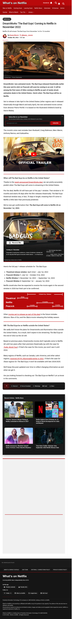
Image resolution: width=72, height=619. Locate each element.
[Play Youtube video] (34, 154)
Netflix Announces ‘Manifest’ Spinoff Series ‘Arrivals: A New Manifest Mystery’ (18, 446)
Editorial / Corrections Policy (40, 569)
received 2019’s (16, 359)
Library (30, 12)
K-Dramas (55, 8)
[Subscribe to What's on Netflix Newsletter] (59, 4)
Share (52, 386)
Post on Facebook (26, 386)
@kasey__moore (27, 35)
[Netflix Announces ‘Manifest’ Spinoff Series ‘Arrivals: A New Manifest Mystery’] (18, 436)
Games (5, 12)
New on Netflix (7, 8)
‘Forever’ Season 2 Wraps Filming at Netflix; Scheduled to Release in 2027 (17, 420)
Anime (62, 8)
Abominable (27, 359)
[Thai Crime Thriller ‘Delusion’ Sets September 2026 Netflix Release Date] (49, 436)
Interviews (47, 8)
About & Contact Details (11, 569)
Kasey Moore (14, 35)
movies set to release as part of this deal (24, 314)
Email (45, 386)
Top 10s (22, 12)
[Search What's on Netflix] (63, 4)
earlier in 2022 (38, 359)
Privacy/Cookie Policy (60, 569)
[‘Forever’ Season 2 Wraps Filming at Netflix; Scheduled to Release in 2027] (18, 409)
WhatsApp (37, 386)
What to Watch (13, 12)
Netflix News (38, 8)
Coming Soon (18, 8)
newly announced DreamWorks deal (29, 182)
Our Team (25, 569)
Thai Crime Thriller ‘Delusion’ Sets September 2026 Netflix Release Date (47, 446)
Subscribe (55, 123)
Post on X (15, 386)
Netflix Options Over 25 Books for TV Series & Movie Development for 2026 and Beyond (47, 421)
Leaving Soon (28, 8)
